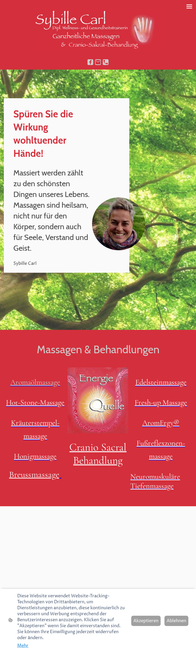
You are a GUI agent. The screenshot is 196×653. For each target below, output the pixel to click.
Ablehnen (176, 621)
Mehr (22, 646)
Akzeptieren (145, 621)
